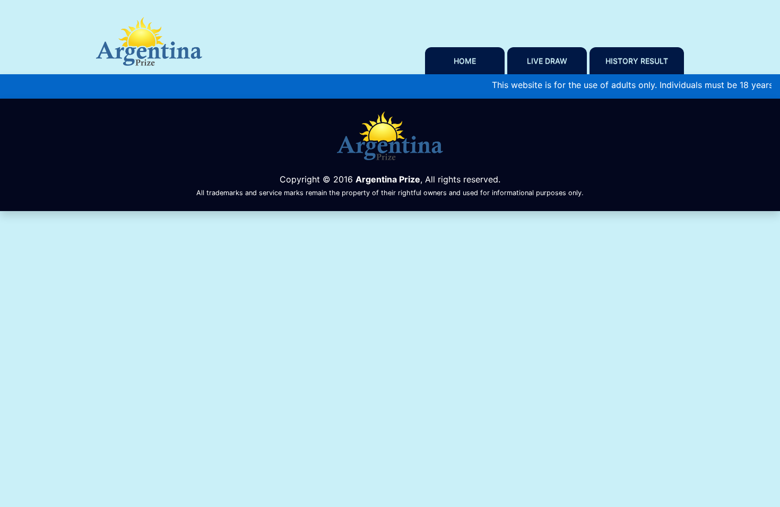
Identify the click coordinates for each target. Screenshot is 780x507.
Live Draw (547, 60)
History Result (636, 60)
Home (465, 60)
